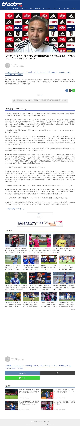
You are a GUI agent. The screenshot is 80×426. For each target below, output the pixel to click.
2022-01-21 (14, 64)
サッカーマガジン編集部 (17, 66)
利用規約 (46, 421)
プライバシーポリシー (37, 421)
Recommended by (67, 309)
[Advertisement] (40, 332)
